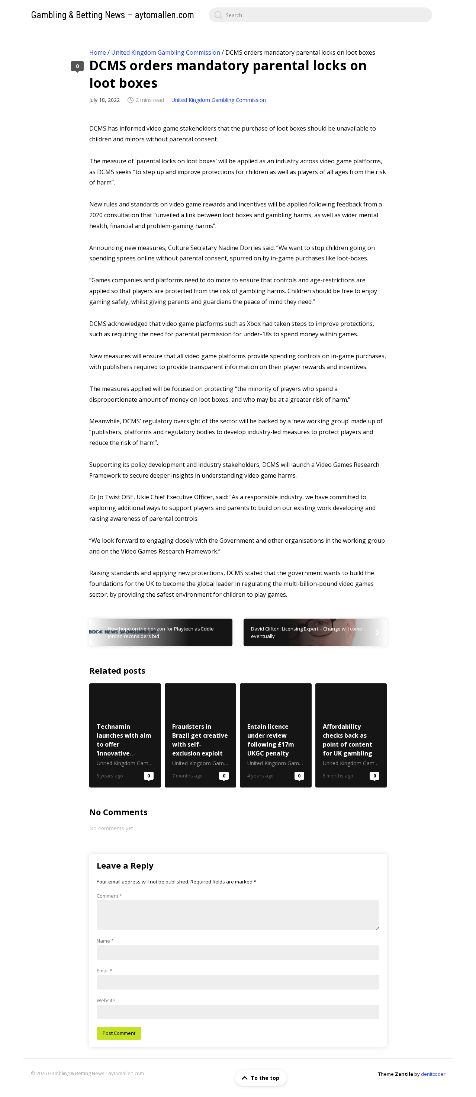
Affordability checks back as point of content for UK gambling (351, 735)
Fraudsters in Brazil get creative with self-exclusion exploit (201, 735)
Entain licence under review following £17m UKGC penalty (276, 735)
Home (97, 52)
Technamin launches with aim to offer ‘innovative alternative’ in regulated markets (125, 735)
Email (104, 970)
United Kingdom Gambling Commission (165, 52)
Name (105, 940)
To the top (265, 1077)
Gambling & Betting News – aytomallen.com (112, 15)
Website (106, 1000)
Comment (109, 895)
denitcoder (433, 1074)
